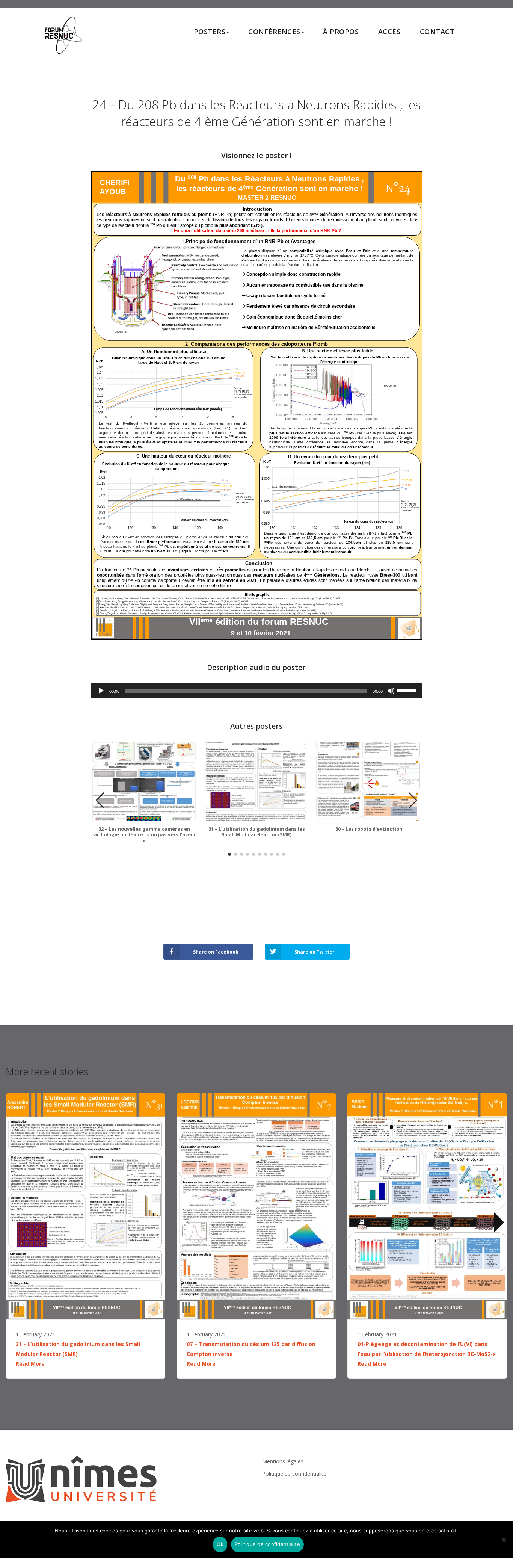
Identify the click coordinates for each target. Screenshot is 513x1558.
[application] (256, 690)
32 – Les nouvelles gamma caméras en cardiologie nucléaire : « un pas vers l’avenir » (144, 834)
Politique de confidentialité (294, 1473)
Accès (389, 31)
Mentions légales (282, 1461)
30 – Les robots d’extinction (368, 829)
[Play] (101, 691)
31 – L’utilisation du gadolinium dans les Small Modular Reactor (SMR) (256, 832)
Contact (437, 31)
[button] (413, 800)
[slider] (407, 690)
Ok (220, 1544)
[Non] (503, 1539)
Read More (30, 1363)
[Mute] (391, 691)
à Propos (341, 31)
